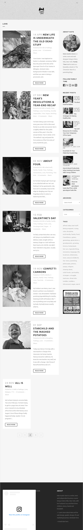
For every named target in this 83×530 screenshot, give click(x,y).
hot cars (66, 249)
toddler (65, 281)
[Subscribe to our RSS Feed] (70, 85)
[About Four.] (17, 175)
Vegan (48, 113)
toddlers (72, 281)
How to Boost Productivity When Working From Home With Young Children (71, 170)
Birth (47, 275)
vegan (73, 284)
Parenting (46, 111)
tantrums (66, 278)
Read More (39, 83)
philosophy (66, 263)
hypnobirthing (74, 249)
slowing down (67, 269)
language (73, 252)
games (74, 237)
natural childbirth (73, 257)
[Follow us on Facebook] (64, 85)
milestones (73, 255)
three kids (73, 278)
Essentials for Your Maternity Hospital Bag (70, 152)
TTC (12, 392)
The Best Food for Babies (71, 103)
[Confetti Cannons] (17, 286)
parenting (73, 260)
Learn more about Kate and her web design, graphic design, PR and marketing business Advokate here (68, 515)
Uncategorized (38, 226)
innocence (66, 252)
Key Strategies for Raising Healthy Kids (69, 116)
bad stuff (75, 225)
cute (64, 231)
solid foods (67, 272)
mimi (64, 257)
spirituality (75, 272)
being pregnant (68, 228)
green (35, 50)
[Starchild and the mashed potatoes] (17, 335)
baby (69, 225)
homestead (72, 246)
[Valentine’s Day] (17, 221)
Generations (37, 172)
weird (78, 284)
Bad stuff (49, 167)
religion (70, 266)
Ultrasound (67, 284)
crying (76, 228)
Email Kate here (63, 521)
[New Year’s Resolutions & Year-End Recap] (17, 105)
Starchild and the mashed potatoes (43, 332)
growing (76, 243)
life (78, 252)
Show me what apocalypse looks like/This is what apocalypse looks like (71, 186)
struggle (73, 275)
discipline (70, 231)
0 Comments (47, 50)
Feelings (49, 48)
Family (35, 170)
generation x (75, 240)
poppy (65, 266)
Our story (66, 260)
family (73, 234)
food (78, 234)
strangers (66, 275)
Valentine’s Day (44, 218)
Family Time (50, 108)
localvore (66, 255)
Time (43, 113)
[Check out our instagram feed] (76, 85)
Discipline (49, 338)
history (65, 246)
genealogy (66, 240)
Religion (8, 392)
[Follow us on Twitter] (67, 85)
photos (73, 263)
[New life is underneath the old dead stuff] (17, 49)
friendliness (67, 237)
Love (39, 50)
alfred (65, 225)
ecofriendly (67, 234)
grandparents (67, 243)
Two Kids (40, 280)
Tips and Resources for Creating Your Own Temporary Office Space (71, 132)
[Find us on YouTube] (73, 85)
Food (45, 224)
